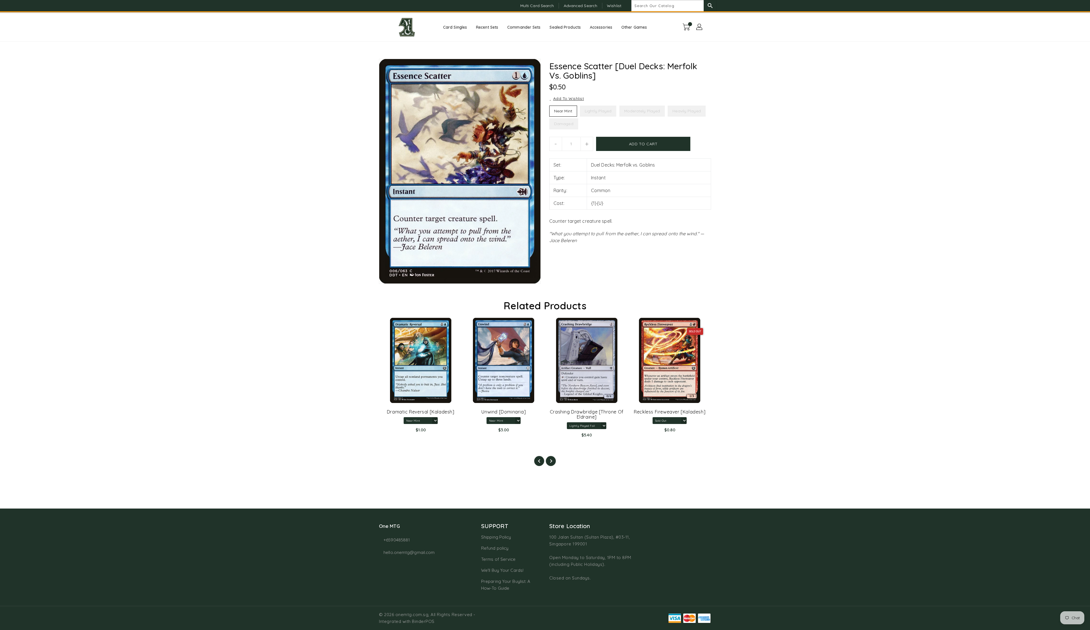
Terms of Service (498, 559)
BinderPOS (423, 621)
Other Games (634, 27)
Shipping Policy (496, 537)
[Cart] (687, 27)
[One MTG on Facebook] (371, 5)
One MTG (389, 526)
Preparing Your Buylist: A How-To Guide (506, 585)
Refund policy (494, 548)
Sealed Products (565, 27)
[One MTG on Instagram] (382, 5)
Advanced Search (581, 5)
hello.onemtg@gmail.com (409, 552)
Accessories (601, 27)
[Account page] (699, 27)
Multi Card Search (537, 5)
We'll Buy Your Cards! (502, 570)
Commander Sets (523, 27)
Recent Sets (487, 27)
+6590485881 (396, 540)
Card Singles (455, 27)
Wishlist (614, 5)
